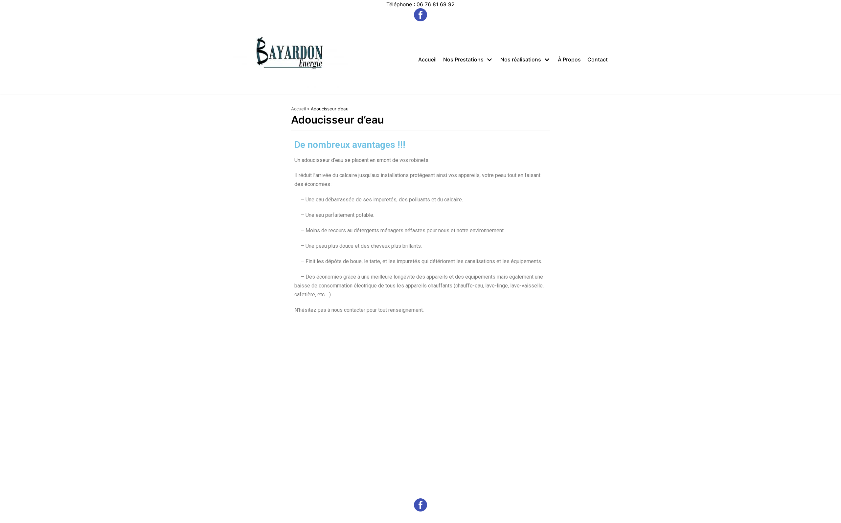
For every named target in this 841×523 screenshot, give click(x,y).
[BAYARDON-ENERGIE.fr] (290, 59)
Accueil (427, 59)
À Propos (569, 59)
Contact (597, 59)
